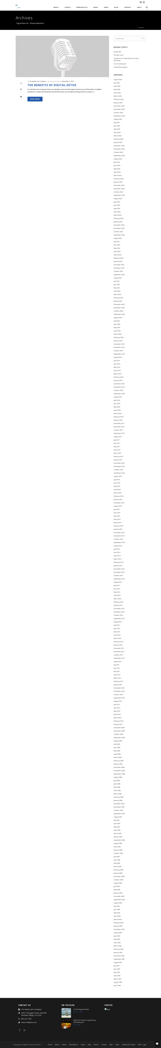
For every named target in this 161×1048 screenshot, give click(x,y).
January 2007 (118, 837)
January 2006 (118, 850)
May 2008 (117, 787)
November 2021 (119, 268)
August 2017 (118, 437)
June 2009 (117, 747)
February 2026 (118, 99)
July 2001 (117, 966)
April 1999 (117, 986)
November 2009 (119, 731)
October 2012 (118, 615)
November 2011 (119, 652)
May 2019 (117, 367)
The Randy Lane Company (37, 81)
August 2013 (118, 582)
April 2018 (117, 410)
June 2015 (117, 513)
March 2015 (118, 523)
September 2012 (119, 619)
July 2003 (117, 906)
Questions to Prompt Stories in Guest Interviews (126, 59)
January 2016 (118, 499)
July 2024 (117, 162)
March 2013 (118, 599)
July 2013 (117, 585)
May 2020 (117, 328)
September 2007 (119, 814)
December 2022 (119, 225)
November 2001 (119, 956)
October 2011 (118, 655)
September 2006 (119, 840)
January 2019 (118, 380)
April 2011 (117, 675)
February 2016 (118, 496)
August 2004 (118, 883)
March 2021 (118, 294)
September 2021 (119, 275)
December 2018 (119, 384)
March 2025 (118, 136)
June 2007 (117, 824)
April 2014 (117, 556)
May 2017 (117, 447)
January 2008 (118, 800)
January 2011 (118, 685)
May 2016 (117, 486)
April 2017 (117, 450)
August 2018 (118, 397)
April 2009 (117, 754)
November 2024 (119, 149)
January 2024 (118, 182)
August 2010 (118, 701)
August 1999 (118, 982)
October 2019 (118, 351)
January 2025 (118, 142)
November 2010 (119, 691)
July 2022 (117, 242)
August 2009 (118, 741)
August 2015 (118, 506)
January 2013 (118, 605)
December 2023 (119, 185)
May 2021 (117, 288)
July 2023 (117, 202)
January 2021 (118, 301)
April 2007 (117, 830)
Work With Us (81, 7)
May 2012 (117, 632)
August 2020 (118, 318)
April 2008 (117, 790)
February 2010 (118, 721)
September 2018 (119, 394)
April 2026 (117, 93)
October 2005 (118, 853)
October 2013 (118, 576)
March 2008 (118, 794)
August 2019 (118, 357)
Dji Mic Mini (117, 52)
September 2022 (119, 235)
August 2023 (118, 199)
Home (141, 27)
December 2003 (119, 896)
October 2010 (118, 695)
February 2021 (118, 298)
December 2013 (119, 569)
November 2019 (119, 347)
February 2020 (118, 337)
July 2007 (117, 820)
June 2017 (117, 443)
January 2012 (118, 645)
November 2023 (119, 189)
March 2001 (118, 979)
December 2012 (119, 609)
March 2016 (118, 493)
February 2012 (118, 642)
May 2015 (117, 516)
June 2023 (117, 205)
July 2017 (117, 440)
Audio (95, 7)
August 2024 (118, 159)
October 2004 (118, 880)
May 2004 (117, 890)
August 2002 (118, 933)
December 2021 (119, 265)
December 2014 (119, 533)
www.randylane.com (29, 1022)
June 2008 (117, 784)
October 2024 (118, 152)
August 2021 (118, 278)
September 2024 (119, 156)
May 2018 (117, 407)
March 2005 (118, 867)
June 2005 (117, 860)
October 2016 (118, 470)
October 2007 (118, 810)
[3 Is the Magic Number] (66, 1013)
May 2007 (117, 827)
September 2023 (119, 195)
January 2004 (118, 893)
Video (106, 7)
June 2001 (117, 969)
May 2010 (117, 711)
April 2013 (117, 595)
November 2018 (119, 387)
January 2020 (118, 341)
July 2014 (117, 549)
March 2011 (118, 678)
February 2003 (118, 923)
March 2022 (118, 255)
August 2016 (118, 476)
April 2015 (117, 519)
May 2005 (117, 863)
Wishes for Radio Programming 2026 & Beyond (84, 1021)
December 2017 (119, 423)
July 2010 (117, 705)
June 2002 (117, 936)
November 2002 (119, 929)
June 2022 (117, 245)
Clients (67, 7)
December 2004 (119, 876)
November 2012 (119, 612)
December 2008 (119, 767)
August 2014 (118, 546)
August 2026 (118, 80)
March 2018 (118, 414)
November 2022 (119, 228)
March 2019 (118, 374)
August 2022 (118, 238)
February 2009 (118, 761)
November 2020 (119, 308)
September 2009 (119, 738)
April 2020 (117, 331)
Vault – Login (142, 1045)
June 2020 (117, 324)
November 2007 (119, 807)
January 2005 (118, 873)
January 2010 (118, 724)
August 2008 (118, 777)
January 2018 (118, 420)
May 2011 (117, 671)
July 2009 (117, 744)
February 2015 (118, 526)
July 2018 (117, 400)
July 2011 (117, 665)
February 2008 (118, 797)
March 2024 (118, 175)
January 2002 (118, 953)
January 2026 (118, 103)
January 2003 (118, 926)
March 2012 (118, 638)
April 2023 (117, 212)
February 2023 (118, 218)
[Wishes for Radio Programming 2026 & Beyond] (66, 1024)
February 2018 (118, 417)
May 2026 (117, 89)
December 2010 (119, 688)
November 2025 (119, 109)
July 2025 (117, 123)
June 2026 (117, 86)
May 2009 (117, 751)
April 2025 (117, 132)
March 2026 (118, 96)
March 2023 (118, 215)
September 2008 (119, 774)
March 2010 (118, 718)
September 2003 (119, 900)
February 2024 (118, 179)
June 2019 (117, 364)
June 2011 (117, 668)
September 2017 (119, 433)
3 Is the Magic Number (81, 1009)
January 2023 (118, 222)
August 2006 (118, 843)
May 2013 (117, 592)
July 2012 (117, 625)
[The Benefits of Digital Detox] (62, 56)
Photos (96, 1045)
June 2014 (117, 552)
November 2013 (119, 572)
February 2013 (118, 602)
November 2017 (119, 427)
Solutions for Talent (128, 1045)
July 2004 (117, 886)
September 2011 (119, 658)
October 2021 (118, 271)
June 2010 (117, 708)
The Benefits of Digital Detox (51, 85)
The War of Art (118, 55)
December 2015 (119, 503)
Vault (139, 7)
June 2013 (117, 589)
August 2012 (118, 622)
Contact (127, 7)
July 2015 (117, 509)
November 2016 (119, 466)
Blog (116, 7)
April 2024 (117, 172)
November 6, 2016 (68, 81)
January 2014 (118, 566)
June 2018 (117, 404)
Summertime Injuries (120, 67)
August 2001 (118, 962)
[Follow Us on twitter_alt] (24, 1030)
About (56, 7)
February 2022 (118, 258)
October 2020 (118, 311)
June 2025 (117, 126)
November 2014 (119, 536)
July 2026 (117, 83)
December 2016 (119, 463)
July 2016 (117, 480)
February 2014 (118, 562)
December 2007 (119, 804)
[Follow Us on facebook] (19, 1030)
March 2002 (118, 946)
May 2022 (117, 248)
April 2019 (117, 371)
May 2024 (117, 169)
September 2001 (119, 959)
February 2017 (118, 457)
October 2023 (118, 192)
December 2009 (119, 728)
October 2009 (118, 734)
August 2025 (118, 119)
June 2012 (117, 628)
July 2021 (117, 281)
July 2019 (117, 361)
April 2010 (117, 714)
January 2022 (118, 261)
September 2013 (119, 579)
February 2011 (118, 681)
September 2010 (119, 698)
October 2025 (118, 113)
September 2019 (119, 354)
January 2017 (118, 460)
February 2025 (118, 139)
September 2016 (119, 473)
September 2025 (119, 116)
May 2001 (117, 972)
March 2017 (118, 453)
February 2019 (118, 377)
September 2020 (119, 314)
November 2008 (119, 771)
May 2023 (117, 208)
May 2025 (117, 129)
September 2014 (119, 542)
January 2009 (118, 764)
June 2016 (117, 483)
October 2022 (118, 232)
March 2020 (118, 334)
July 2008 (117, 781)
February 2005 (118, 870)
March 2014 (118, 559)
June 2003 (117, 910)
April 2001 (117, 976)
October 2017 (118, 430)
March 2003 (118, 919)
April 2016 (117, 490)
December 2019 (119, 344)
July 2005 (117, 857)
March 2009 (118, 757)
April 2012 (117, 635)
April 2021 (117, 291)
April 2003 (117, 916)
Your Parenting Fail (120, 64)
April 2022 (117, 251)
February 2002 (118, 949)
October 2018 (118, 390)
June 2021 (117, 285)
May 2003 (117, 913)
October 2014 (118, 539)
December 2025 (119, 106)
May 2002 (117, 939)
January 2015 (118, 529)
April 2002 (117, 943)
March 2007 (118, 833)
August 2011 (118, 662)
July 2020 (117, 321)
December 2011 (119, 648)
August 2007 (118, 817)
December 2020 (119, 304)
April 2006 (117, 847)
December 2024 (119, 146)
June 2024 (117, 166)
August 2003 (118, 903)
